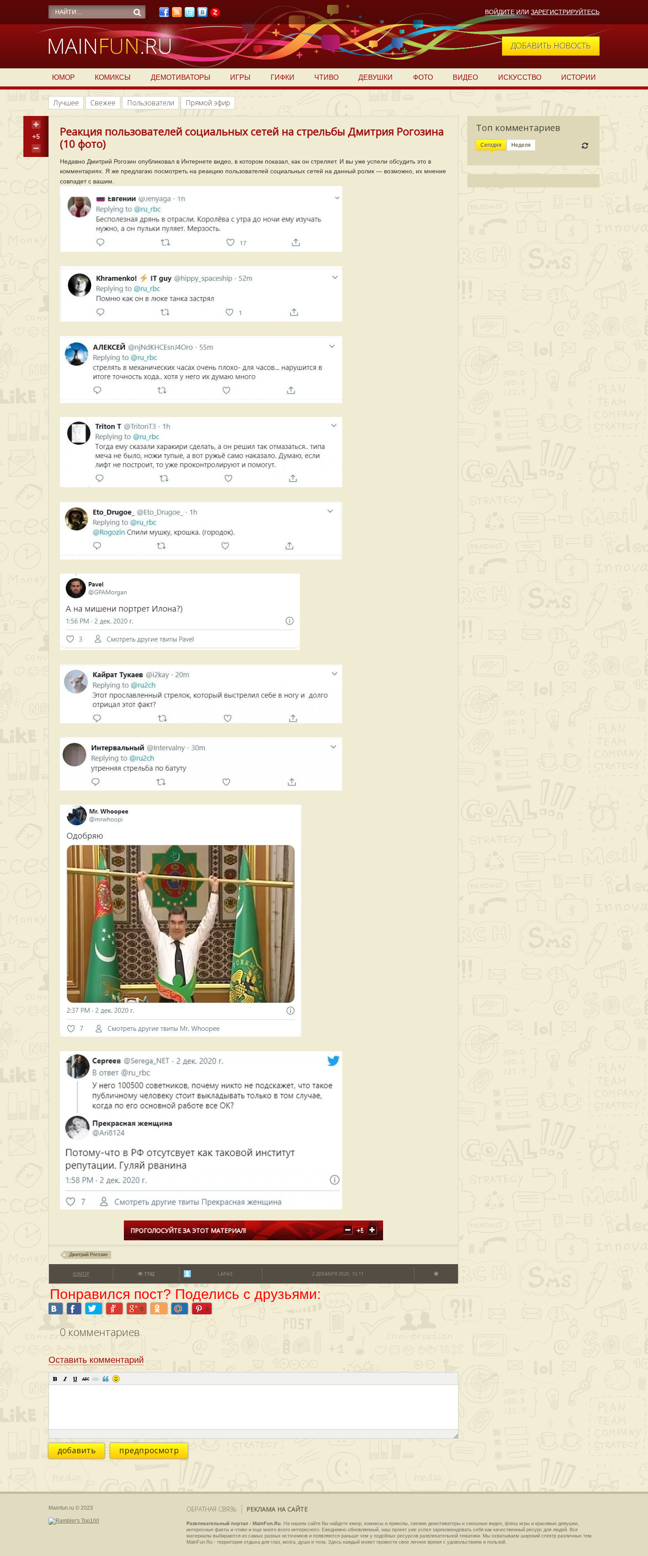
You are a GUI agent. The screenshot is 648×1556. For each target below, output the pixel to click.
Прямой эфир (208, 103)
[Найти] (137, 12)
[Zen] (215, 14)
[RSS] (176, 14)
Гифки (282, 77)
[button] (55, 1379)
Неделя (521, 145)
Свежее (102, 103)
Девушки (375, 77)
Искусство (519, 77)
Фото (423, 77)
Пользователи (150, 103)
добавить (76, 1450)
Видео (465, 77)
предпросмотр (149, 1450)
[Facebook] (164, 14)
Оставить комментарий (96, 1360)
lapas (225, 1273)
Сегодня (491, 145)
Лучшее (66, 103)
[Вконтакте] (202, 14)
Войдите (499, 11)
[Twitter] (189, 14)
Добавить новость (551, 45)
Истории (578, 77)
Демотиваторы (180, 77)
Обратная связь (211, 1509)
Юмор (63, 77)
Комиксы (112, 77)
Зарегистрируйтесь (565, 11)
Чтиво (326, 77)
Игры (240, 77)
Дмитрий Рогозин (88, 1254)
